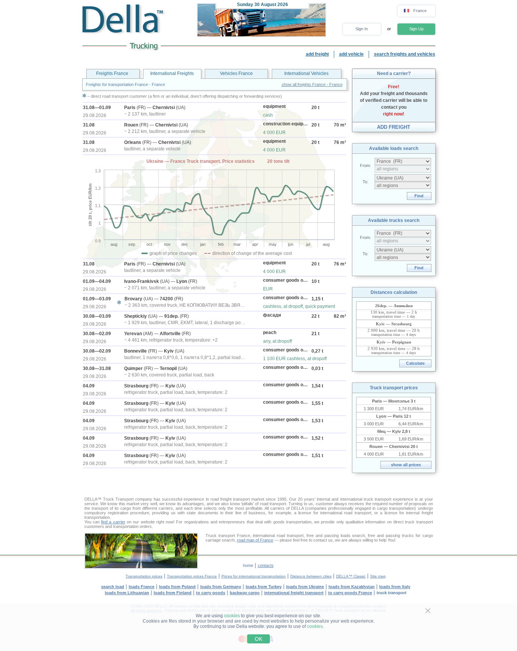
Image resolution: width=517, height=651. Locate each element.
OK (258, 639)
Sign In (361, 29)
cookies (232, 615)
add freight (317, 54)
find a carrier (113, 522)
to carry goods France (350, 592)
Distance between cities (311, 576)
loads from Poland (177, 586)
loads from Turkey (264, 586)
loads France (141, 586)
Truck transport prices (394, 387)
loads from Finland (173, 592)
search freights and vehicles (404, 54)
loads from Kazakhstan (352, 586)
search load (112, 586)
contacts (266, 565)
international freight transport (294, 592)
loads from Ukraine (305, 586)
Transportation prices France (192, 576)
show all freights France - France (312, 84)
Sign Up (416, 29)
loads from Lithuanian (127, 592)
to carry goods (210, 592)
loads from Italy (394, 586)
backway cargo (245, 592)
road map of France (255, 540)
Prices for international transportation (253, 576)
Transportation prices (144, 576)
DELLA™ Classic (351, 576)
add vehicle (351, 54)
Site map (378, 576)
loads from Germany (220, 586)
